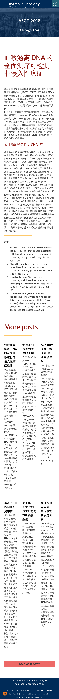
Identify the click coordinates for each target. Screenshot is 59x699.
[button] (5, 694)
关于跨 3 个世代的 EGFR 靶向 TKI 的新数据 (29, 511)
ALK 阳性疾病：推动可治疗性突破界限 (47, 353)
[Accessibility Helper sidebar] (55, 3)
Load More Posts (29, 664)
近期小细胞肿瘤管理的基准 (28, 349)
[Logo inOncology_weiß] (24, 3)
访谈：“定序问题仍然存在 (10, 507)
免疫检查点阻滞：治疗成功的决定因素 (46, 511)
